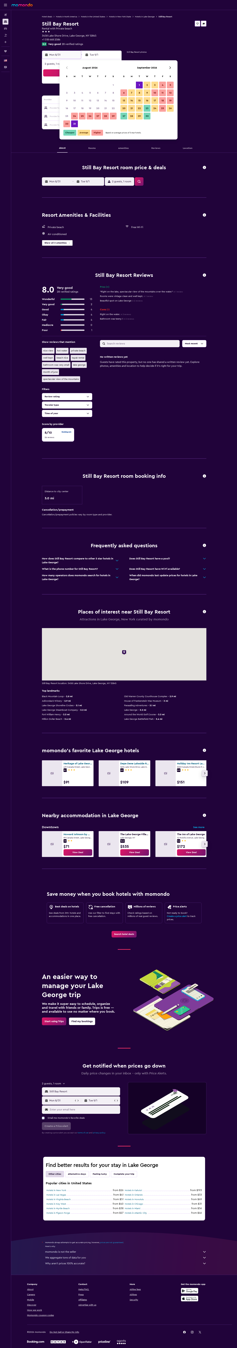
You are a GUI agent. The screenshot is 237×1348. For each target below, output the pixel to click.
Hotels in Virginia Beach (58, 1199)
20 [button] (97, 108)
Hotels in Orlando (134, 1195)
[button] (5, 5)
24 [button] (74, 116)
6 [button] (98, 92)
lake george (79, 365)
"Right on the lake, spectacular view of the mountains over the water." (141, 292)
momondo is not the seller (60, 1252)
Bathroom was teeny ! (117, 319)
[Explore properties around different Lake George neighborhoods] (204, 815)
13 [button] (98, 100)
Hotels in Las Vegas (56, 1195)
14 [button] (105, 100)
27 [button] (97, 116)
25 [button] (82, 116)
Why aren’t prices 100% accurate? (65, 1263)
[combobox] (84, 1091)
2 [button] (67, 92)
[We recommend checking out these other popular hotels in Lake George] (204, 750)
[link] (78, 852)
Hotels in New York (56, 1190)
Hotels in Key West (56, 1204)
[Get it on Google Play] (189, 1291)
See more (198, 827)
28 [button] (105, 116)
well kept (48, 358)
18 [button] (82, 108)
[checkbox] (58, 435)
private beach (78, 351)
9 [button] (67, 100)
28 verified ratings (72, 44)
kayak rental (78, 358)
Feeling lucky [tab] (100, 1174)
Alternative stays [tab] (77, 1174)
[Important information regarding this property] (204, 476)
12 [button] (90, 100)
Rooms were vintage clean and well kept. (126, 296)
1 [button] (113, 85)
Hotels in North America (66, 17)
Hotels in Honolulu (134, 1199)
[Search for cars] (5, 28)
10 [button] (74, 100)
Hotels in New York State (120, 17)
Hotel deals (47, 17)
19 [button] (90, 108)
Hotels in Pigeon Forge (58, 1213)
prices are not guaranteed (111, 1242)
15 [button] (113, 100)
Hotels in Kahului (133, 1190)
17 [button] (74, 108)
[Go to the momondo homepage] (22, 4)
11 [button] (82, 100)
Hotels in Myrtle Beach (58, 1208)
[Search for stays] (5, 21)
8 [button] (113, 92)
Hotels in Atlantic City (136, 1213)
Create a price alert (177, 916)
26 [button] (90, 116)
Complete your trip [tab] (124, 1174)
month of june (50, 372)
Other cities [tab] (55, 1174)
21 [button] (105, 108)
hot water (62, 351)
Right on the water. (115, 314)
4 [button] (82, 92)
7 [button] (105, 92)
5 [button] (90, 92)
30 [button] (66, 124)
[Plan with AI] (5, 42)
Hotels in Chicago (134, 1204)
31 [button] (74, 124)
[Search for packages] (5, 35)
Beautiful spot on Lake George (121, 301)
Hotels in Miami (132, 1208)
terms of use (83, 1133)
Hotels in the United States (93, 17)
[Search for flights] (5, 15)
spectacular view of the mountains (61, 379)
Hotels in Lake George (145, 17)
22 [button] (113, 108)
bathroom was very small (56, 365)
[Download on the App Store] (189, 1298)
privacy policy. (99, 1133)
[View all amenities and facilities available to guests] (204, 215)
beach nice (62, 358)
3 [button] (74, 92)
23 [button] (66, 116)
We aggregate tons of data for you (65, 1257)
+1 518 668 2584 (51, 39)
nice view (48, 351)
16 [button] (67, 108)
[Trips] (5, 51)
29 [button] (113, 116)
